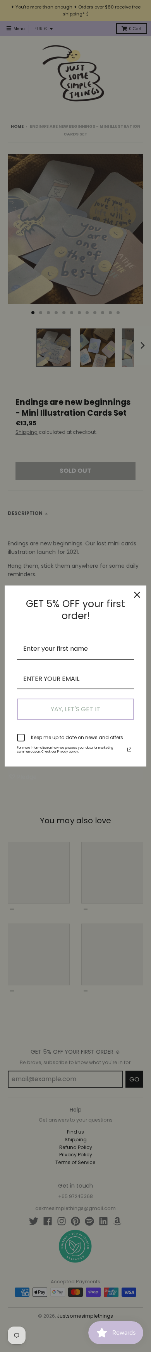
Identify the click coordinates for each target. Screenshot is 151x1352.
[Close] (137, 594)
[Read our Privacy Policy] (129, 749)
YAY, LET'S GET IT (75, 709)
